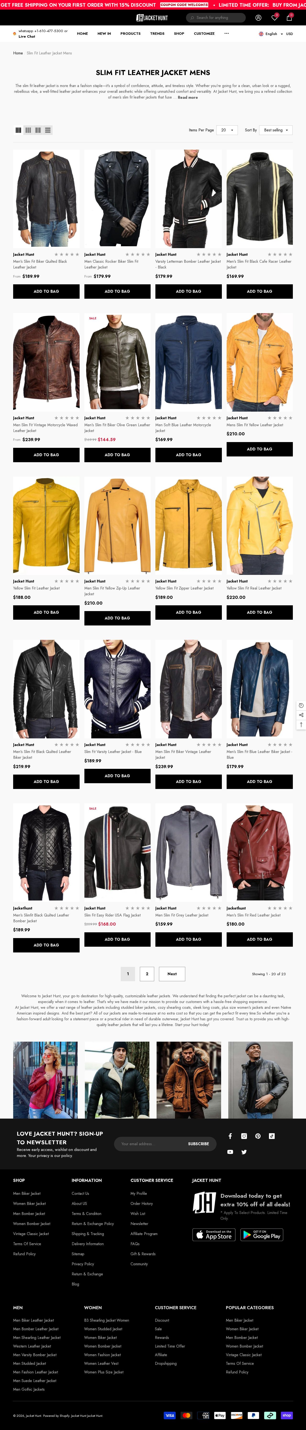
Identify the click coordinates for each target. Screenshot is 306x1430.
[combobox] (221, 18)
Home (18, 53)
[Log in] (258, 17)
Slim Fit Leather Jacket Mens (49, 53)
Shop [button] (19, 1180)
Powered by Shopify (56, 1415)
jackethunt (22, 908)
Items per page (201, 130)
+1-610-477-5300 (48, 31)
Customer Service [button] (152, 1180)
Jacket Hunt (23, 254)
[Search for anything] (216, 18)
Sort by (251, 130)
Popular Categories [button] (250, 1308)
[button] (289, 17)
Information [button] (87, 1180)
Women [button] (93, 1308)
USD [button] (289, 33)
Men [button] (18, 1308)
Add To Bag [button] (46, 291)
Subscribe (198, 1144)
